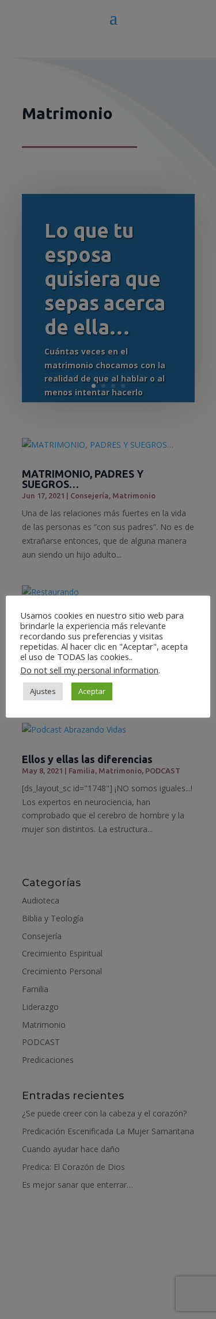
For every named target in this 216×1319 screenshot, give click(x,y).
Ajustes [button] (43, 691)
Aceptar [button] (91, 691)
